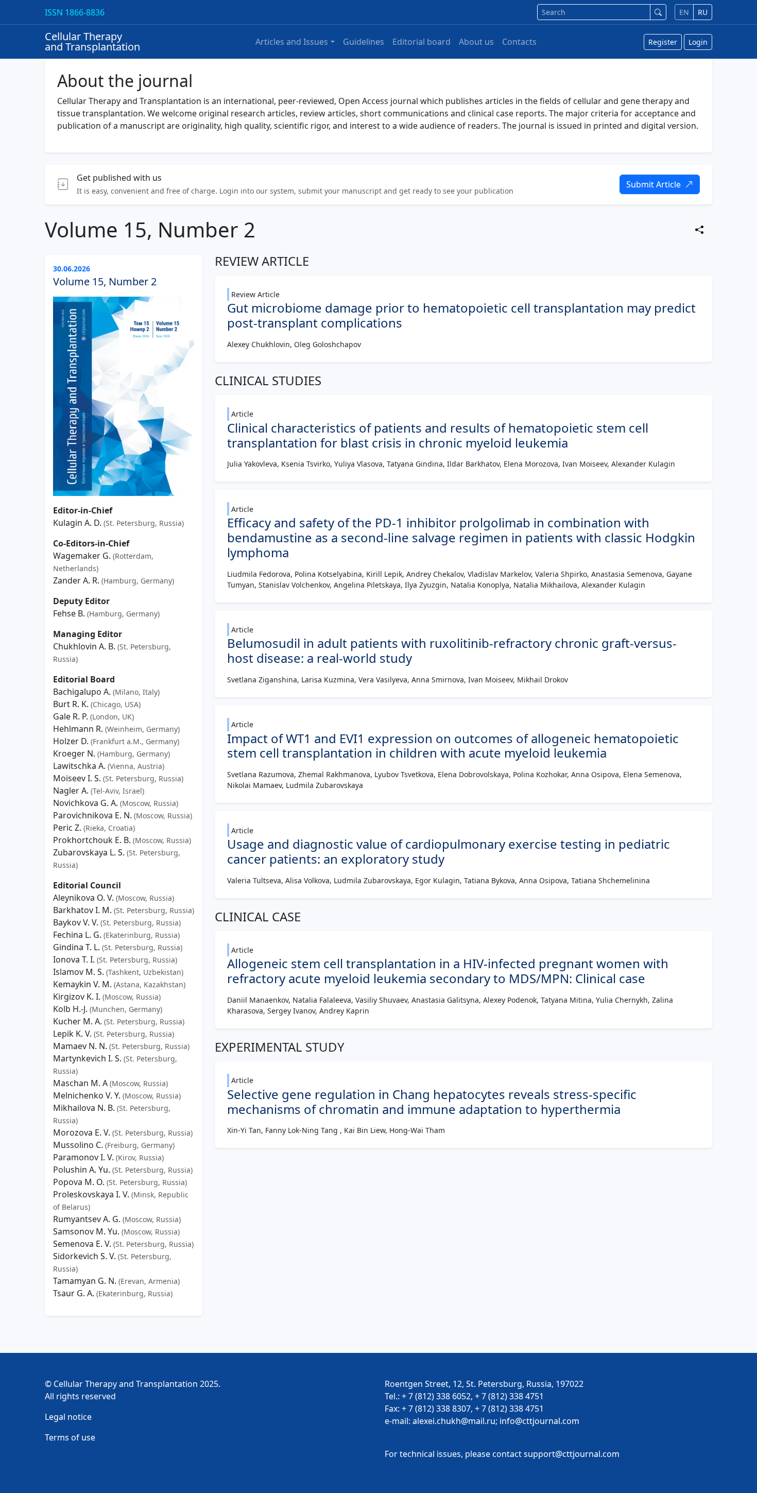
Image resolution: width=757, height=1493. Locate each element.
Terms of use (70, 1437)
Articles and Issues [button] (291, 41)
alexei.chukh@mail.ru (453, 1421)
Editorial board (421, 41)
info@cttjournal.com (539, 1421)
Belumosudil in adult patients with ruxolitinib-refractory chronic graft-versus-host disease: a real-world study (452, 650)
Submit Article (653, 184)
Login (698, 42)
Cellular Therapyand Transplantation (92, 41)
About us (476, 41)
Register (662, 42)
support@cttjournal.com (572, 1454)
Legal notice (68, 1416)
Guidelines (363, 41)
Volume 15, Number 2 (105, 281)
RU (703, 12)
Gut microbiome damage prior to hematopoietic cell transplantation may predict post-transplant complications (461, 315)
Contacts (519, 41)
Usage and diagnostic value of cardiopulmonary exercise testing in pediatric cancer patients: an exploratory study (448, 851)
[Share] (699, 230)
